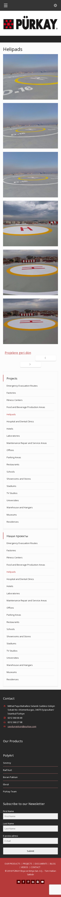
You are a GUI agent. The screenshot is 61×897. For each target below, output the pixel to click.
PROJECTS (27, 863)
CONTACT (35, 867)
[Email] (19, 882)
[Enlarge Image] (30, 77)
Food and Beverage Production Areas (26, 407)
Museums (12, 514)
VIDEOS (24, 867)
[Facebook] (23, 882)
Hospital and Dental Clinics (20, 421)
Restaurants (13, 464)
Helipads (11, 414)
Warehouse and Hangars (20, 507)
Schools (11, 471)
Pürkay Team (10, 791)
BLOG (53, 863)
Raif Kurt (7, 770)
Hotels (10, 428)
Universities (13, 500)
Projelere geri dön (18, 353)
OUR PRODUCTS (12, 863)
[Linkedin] (33, 882)
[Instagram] (38, 882)
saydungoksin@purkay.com (22, 726)
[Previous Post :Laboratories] (45, 358)
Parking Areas (14, 457)
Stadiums (11, 486)
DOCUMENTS (41, 863)
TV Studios (12, 493)
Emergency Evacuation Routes (22, 385)
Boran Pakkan (10, 777)
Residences (13, 521)
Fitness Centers (15, 400)
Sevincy (7, 762)
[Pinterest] (28, 882)
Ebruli (6, 784)
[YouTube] (42, 882)
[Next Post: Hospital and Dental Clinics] (30, 364)
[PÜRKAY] (30, 28)
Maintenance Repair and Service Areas (27, 443)
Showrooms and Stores (19, 478)
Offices (10, 450)
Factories (11, 392)
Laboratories (13, 435)
